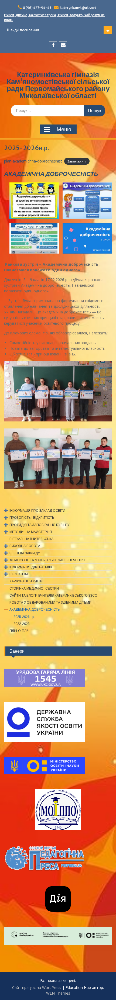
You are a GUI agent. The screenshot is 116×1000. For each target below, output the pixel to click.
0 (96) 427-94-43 (37, 8)
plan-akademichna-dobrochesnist (33, 161)
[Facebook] (53, 45)
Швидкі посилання (23, 29)
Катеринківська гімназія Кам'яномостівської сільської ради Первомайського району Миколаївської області (58, 85)
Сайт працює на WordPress (36, 987)
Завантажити (77, 161)
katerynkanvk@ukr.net (78, 8)
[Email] (63, 45)
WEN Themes (58, 993)
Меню (64, 129)
